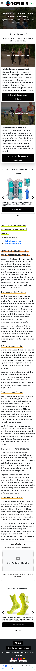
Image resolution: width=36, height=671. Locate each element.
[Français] (18, 659)
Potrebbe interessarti (18, 209)
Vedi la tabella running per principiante (18, 97)
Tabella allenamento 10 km (12, 243)
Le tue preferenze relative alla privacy (20, 666)
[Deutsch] (24, 659)
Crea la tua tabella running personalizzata (18, 157)
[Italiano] (12, 659)
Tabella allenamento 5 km (12, 241)
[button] (17, 215)
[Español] (21, 659)
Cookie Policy (22, 661)
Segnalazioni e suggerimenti (18, 647)
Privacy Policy (13, 661)
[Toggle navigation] (2, 3)
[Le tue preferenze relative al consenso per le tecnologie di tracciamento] (33, 668)
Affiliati (18, 642)
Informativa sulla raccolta (10, 669)
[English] (15, 659)
